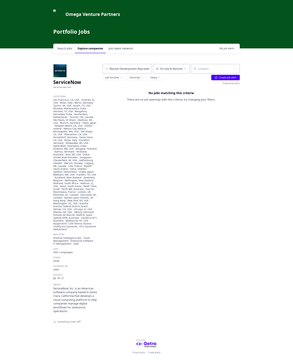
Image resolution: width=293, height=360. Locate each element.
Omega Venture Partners (92, 14)
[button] (114, 77)
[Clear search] (147, 68)
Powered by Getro (231, 83)
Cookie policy (154, 352)
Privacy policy (139, 352)
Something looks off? (69, 321)
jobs (64, 48)
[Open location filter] (235, 68)
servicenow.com (62, 87)
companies (90, 48)
